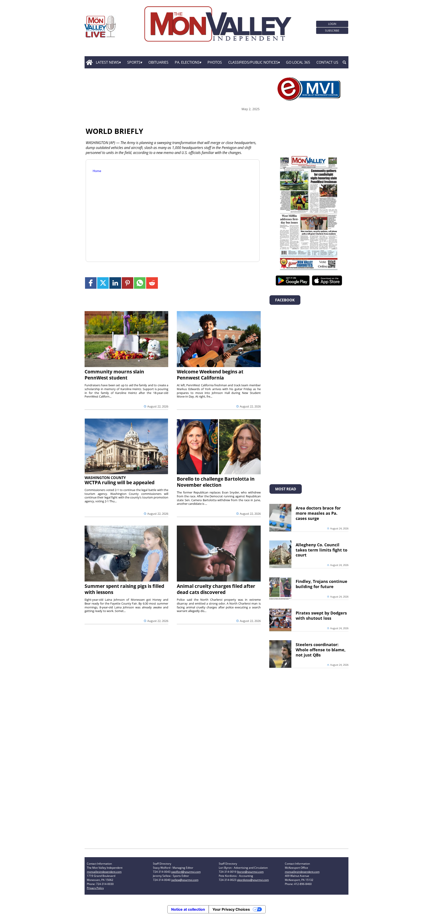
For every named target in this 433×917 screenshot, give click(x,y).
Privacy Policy (95, 888)
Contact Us (327, 62)
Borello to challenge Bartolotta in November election (216, 482)
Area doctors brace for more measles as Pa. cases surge (318, 513)
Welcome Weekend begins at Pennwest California (210, 374)
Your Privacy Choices (231, 909)
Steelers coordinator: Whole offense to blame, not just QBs (320, 650)
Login (332, 24)
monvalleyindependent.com (104, 872)
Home (97, 170)
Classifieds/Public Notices (253, 62)
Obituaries (158, 62)
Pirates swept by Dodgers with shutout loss (321, 615)
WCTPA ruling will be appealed (119, 482)
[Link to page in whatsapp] (139, 283)
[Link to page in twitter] (103, 283)
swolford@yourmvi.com (186, 872)
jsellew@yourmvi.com (184, 880)
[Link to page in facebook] (91, 283)
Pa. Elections (187, 62)
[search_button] (344, 62)
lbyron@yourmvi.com (250, 872)
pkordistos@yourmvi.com (253, 880)
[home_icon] (89, 62)
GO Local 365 (298, 62)
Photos (214, 62)
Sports (133, 62)
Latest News (107, 62)
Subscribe (332, 31)
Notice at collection (188, 909)
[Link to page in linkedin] (115, 283)
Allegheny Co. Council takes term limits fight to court (321, 550)
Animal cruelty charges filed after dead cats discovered (216, 589)
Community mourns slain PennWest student (114, 374)
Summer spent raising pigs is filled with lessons (124, 589)
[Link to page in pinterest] (127, 283)
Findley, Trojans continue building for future (321, 584)
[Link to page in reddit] (152, 283)
